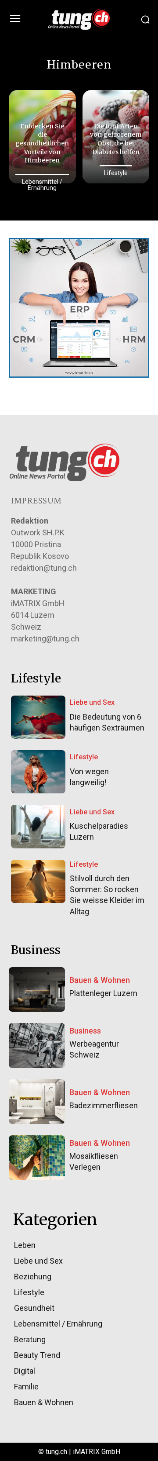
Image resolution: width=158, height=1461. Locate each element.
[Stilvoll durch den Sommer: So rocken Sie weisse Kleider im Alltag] (38, 881)
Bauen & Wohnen (99, 980)
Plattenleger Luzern (103, 993)
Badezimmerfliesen (103, 1105)
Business (85, 1031)
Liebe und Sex (92, 702)
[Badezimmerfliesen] (37, 1101)
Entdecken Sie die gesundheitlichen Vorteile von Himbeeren (42, 143)
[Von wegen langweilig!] (38, 771)
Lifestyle (116, 172)
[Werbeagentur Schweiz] (37, 1045)
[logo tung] (79, 19)
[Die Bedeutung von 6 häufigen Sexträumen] (38, 717)
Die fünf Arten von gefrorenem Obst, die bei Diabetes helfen (115, 139)
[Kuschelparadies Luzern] (38, 826)
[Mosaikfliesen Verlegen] (37, 1157)
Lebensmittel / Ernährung (42, 184)
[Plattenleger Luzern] (37, 989)
